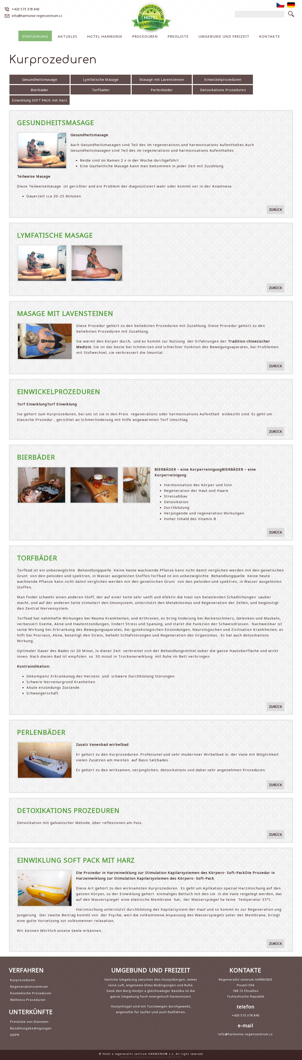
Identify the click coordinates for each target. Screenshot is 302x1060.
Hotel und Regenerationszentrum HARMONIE (151, 17)
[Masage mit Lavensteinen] (44, 325)
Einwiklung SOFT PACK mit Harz (39, 100)
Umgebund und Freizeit (223, 36)
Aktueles (67, 36)
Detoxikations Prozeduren (223, 89)
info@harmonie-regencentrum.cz (37, 15)
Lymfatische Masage (100, 79)
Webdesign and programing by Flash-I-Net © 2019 (151, 1057)
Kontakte (269, 36)
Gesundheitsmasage (39, 79)
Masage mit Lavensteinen (161, 79)
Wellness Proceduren (28, 1000)
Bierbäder (40, 89)
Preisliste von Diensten (29, 1021)
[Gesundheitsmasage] (42, 134)
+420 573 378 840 (25, 9)
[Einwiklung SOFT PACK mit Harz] (44, 872)
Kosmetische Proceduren (30, 993)
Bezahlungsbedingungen (31, 1028)
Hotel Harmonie (104, 36)
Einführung (35, 36)
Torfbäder (101, 89)
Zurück (275, 209)
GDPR (14, 1035)
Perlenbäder (162, 89)
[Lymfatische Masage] (42, 247)
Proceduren (145, 36)
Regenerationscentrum (29, 986)
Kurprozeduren (22, 980)
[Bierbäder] (41, 469)
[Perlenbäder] (44, 744)
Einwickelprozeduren (223, 79)
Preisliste (178, 36)
